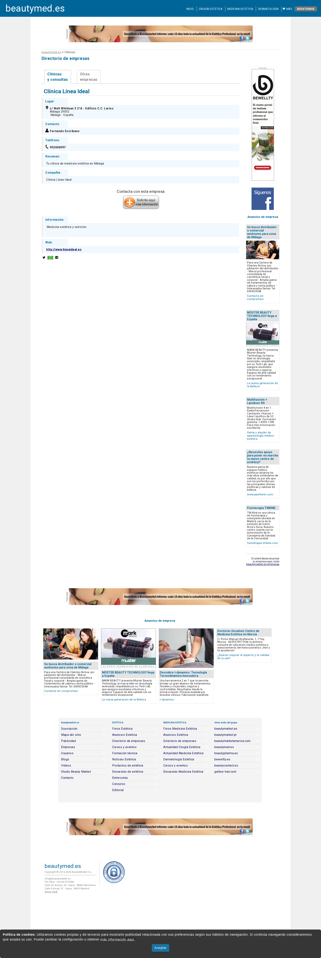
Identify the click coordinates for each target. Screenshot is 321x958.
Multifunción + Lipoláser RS (257, 401)
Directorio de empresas (128, 741)
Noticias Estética (124, 759)
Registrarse (305, 8)
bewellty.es (222, 759)
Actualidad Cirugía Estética (181, 747)
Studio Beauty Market (76, 771)
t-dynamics (167, 699)
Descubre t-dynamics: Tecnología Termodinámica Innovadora (183, 674)
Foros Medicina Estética (180, 728)
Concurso (118, 784)
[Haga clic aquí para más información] (141, 208)
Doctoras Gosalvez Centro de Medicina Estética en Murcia (238, 632)
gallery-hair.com (225, 771)
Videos (66, 765)
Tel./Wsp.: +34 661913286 (59, 881)
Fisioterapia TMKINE (261, 508)
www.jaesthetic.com (260, 494)
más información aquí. (117, 939)
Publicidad (68, 741)
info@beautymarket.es (58, 878)
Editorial (118, 790)
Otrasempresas (89, 77)
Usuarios (67, 753)
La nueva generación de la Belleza (124, 699)
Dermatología (268, 8)
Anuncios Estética (124, 734)
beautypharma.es (226, 753)
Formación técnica (124, 753)
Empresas (68, 747)
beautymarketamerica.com (232, 741)
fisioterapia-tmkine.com (262, 543)
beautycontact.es (226, 765)
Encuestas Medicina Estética (183, 771)
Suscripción (69, 728)
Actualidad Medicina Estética (183, 753)
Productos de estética (127, 765)
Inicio (190, 8)
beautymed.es (35, 8)
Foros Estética (122, 728)
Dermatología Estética (178, 759)
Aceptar (160, 948)
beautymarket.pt (225, 734)
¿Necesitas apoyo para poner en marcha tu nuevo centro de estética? (262, 457)
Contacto (67, 777)
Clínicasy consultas (57, 77)
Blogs (65, 759)
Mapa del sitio (71, 734)
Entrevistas (120, 777)
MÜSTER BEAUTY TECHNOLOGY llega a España (262, 316)
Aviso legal (51, 891)
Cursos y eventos (124, 747)
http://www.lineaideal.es (64, 249)
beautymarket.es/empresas (262, 564)
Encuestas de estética (127, 771)
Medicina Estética (240, 8)
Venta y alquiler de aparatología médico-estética (261, 435)
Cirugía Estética (211, 8)
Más (289, 8)
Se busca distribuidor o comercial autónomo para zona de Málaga (262, 232)
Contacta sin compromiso (255, 297)
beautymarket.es (225, 728)
